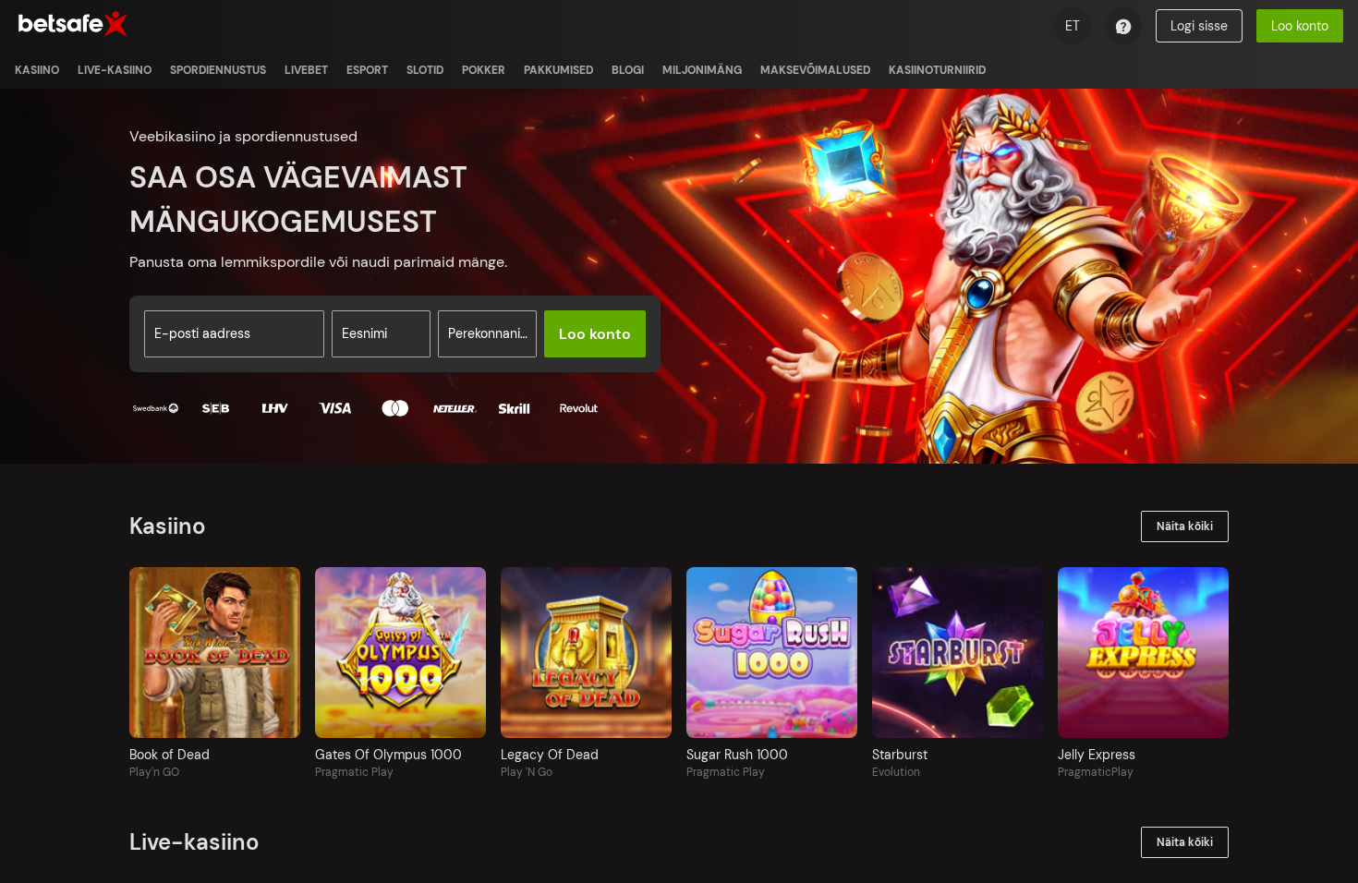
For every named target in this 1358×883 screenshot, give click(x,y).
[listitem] (37, 70)
